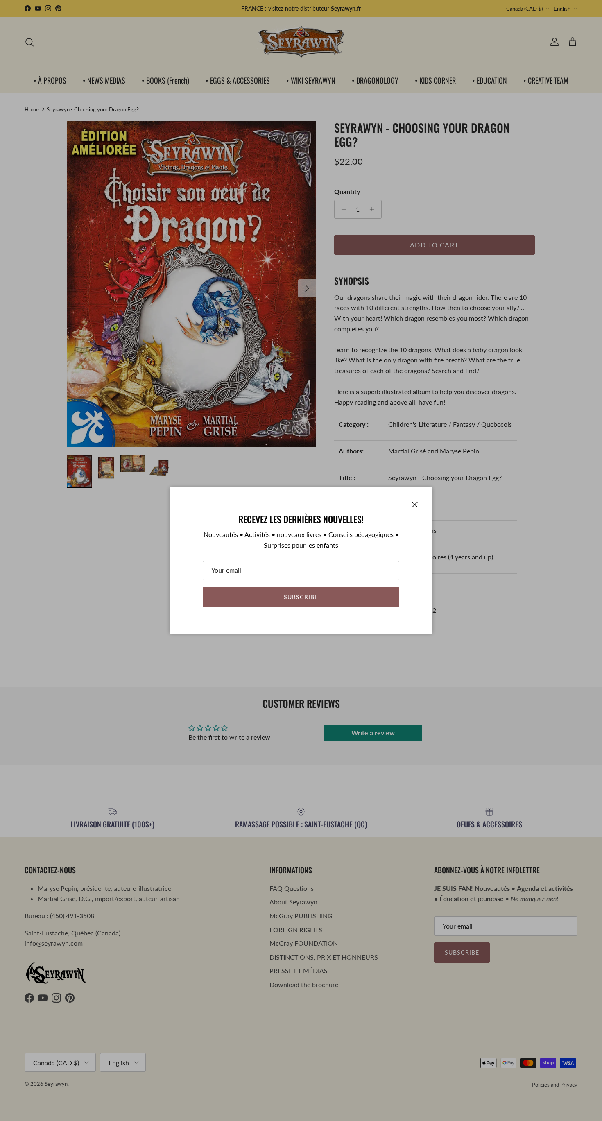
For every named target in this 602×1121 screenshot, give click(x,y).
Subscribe (301, 596)
